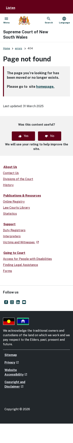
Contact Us (11, 173)
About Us (10, 167)
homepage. (45, 87)
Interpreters (12, 236)
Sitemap (10, 355)
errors (18, 48)
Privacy (11, 362)
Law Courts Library (16, 207)
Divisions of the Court (18, 179)
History (8, 185)
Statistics (10, 213)
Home (6, 48)
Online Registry (14, 201)
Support (9, 224)
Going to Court (14, 253)
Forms (7, 271)
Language (64, 20)
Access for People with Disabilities (27, 259)
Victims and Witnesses (21, 242)
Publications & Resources (22, 195)
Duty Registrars (14, 230)
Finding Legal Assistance (20, 265)
